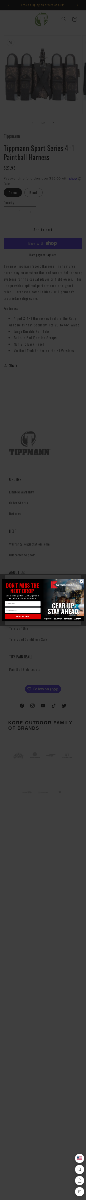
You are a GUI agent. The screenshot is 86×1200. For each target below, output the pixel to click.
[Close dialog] (81, 581)
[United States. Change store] (79, 1158)
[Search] (79, 1169)
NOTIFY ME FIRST (22, 616)
